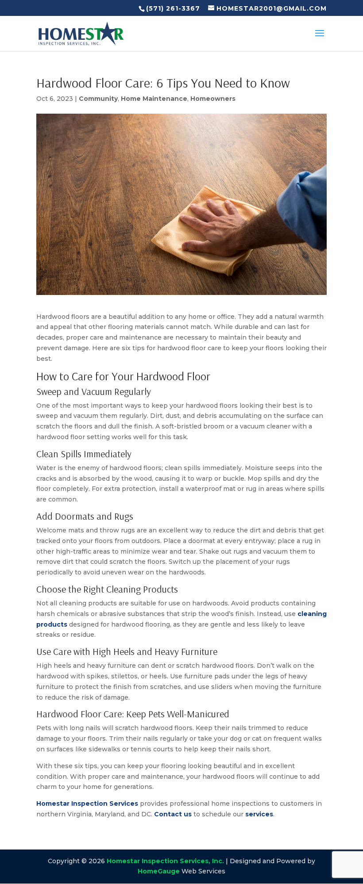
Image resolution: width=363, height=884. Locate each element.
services (259, 814)
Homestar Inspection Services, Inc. (165, 861)
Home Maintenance (154, 99)
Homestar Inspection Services (87, 803)
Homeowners (213, 99)
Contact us (173, 814)
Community (98, 99)
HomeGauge (159, 871)
